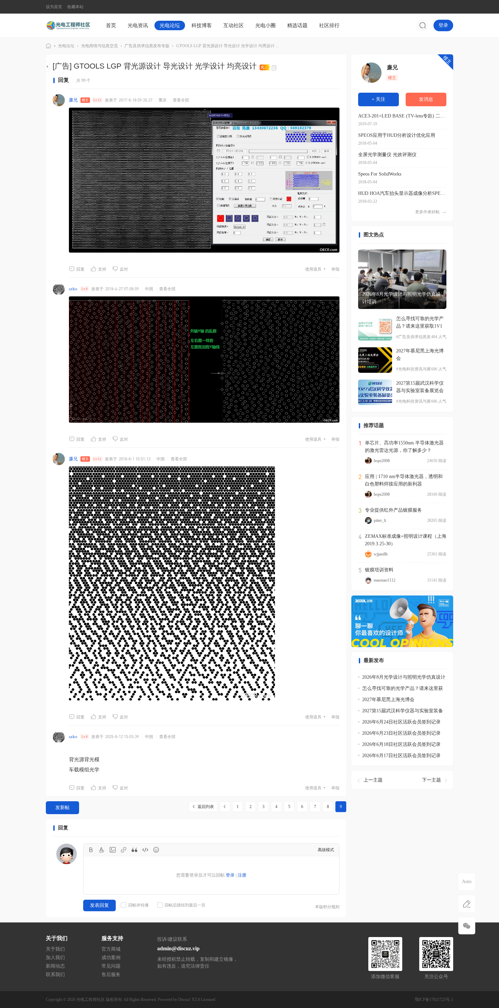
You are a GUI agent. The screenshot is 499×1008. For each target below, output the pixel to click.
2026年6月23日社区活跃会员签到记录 (401, 733)
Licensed (208, 999)
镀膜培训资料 (379, 569)
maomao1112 (384, 580)
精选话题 (297, 25)
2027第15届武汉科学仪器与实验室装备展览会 (420, 387)
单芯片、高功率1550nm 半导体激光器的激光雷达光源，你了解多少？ (404, 446)
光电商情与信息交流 (99, 45)
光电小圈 (265, 25)
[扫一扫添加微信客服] (466, 925)
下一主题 (431, 780)
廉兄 (73, 100)
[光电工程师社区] (68, 25)
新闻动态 (55, 966)
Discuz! (184, 999)
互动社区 (233, 25)
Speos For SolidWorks (379, 174)
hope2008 (382, 460)
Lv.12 (97, 100)
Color (102, 850)
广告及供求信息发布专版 (147, 45)
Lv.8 (84, 289)
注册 (242, 875)
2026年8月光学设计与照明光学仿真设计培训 (401, 298)
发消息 (426, 99)
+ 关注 (378, 99)
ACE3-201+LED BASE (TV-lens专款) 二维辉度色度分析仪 (402, 115)
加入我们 (55, 957)
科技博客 (201, 25)
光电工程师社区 (48, 46)
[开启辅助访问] (448, 7)
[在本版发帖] (466, 903)
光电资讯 (138, 25)
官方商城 (111, 949)
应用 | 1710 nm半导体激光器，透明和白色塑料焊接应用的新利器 (404, 480)
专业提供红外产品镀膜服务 (393, 510)
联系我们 (55, 974)
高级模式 (326, 849)
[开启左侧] (48, 66)
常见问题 (111, 966)
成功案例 (111, 957)
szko (73, 288)
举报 (335, 269)
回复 (80, 269)
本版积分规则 (327, 906)
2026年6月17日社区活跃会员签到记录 (401, 755)
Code (145, 850)
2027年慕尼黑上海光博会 (420, 354)
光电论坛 (170, 25)
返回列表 (206, 806)
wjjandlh (381, 554)
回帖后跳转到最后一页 (185, 905)
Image (113, 850)
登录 (443, 25)
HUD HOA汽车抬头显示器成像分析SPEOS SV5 (402, 193)
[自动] (466, 881)
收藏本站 (75, 6)
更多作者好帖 (427, 212)
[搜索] (422, 25)
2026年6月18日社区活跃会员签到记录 (401, 744)
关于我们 (55, 949)
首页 (111, 25)
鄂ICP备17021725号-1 (434, 999)
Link (123, 850)
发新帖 (62, 807)
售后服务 (111, 974)
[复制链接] (275, 67)
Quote (134, 850)
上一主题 (373, 780)
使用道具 (313, 269)
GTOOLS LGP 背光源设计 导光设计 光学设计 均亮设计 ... (227, 45)
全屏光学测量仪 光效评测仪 (387, 154)
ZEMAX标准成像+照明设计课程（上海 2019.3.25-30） (405, 540)
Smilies (156, 850)
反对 (124, 269)
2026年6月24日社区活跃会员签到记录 (401, 722)
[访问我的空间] (371, 72)
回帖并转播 (138, 905)
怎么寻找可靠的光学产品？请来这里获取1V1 (420, 322)
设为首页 (54, 6)
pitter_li (380, 520)
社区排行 (329, 25)
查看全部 (181, 100)
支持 (102, 269)
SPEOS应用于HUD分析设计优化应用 (396, 135)
